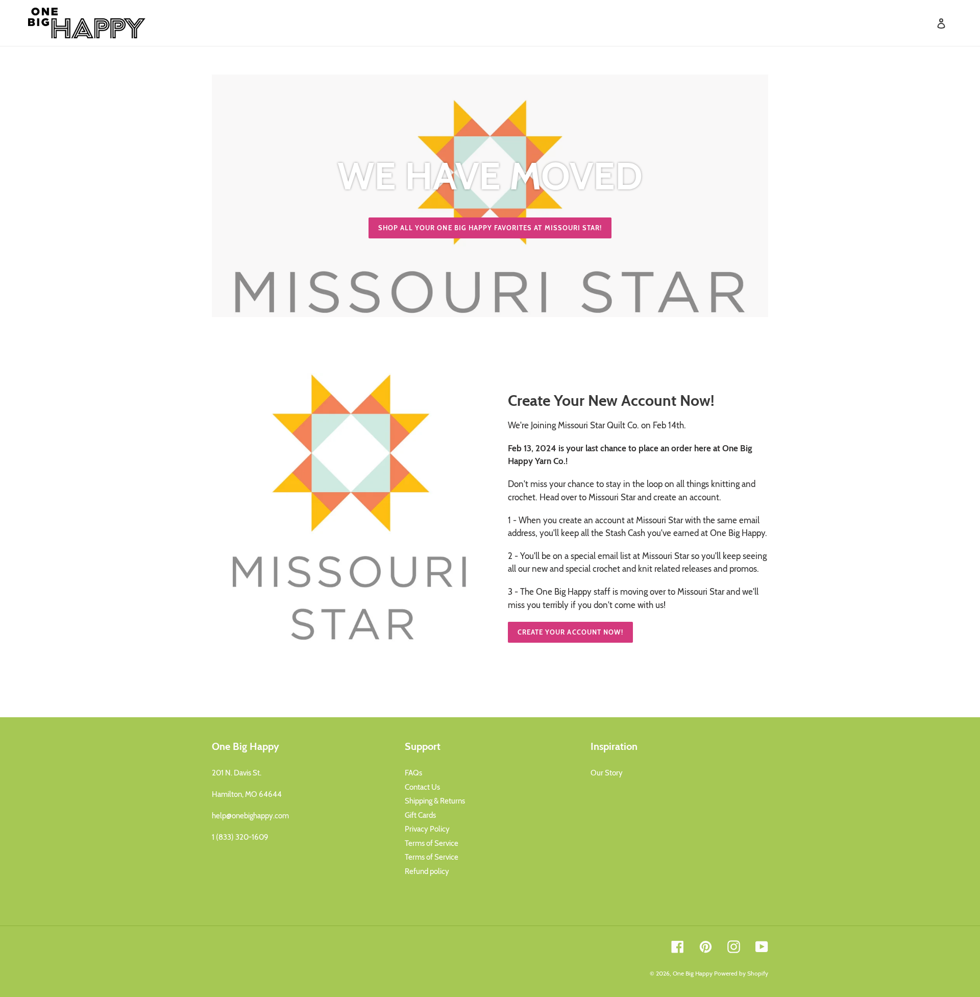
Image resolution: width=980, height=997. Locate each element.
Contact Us (422, 787)
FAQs (413, 772)
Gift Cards (420, 815)
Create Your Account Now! (570, 632)
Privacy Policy (427, 829)
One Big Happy (693, 973)
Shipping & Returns (435, 801)
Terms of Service (431, 843)
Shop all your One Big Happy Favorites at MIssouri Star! (490, 228)
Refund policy (427, 871)
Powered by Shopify (741, 973)
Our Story (607, 772)
